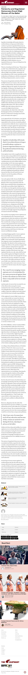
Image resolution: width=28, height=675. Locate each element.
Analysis (3, 7)
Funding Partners (18, 639)
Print (3, 529)
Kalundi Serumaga (9, 595)
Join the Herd (3, 636)
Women (16, 538)
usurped (22, 404)
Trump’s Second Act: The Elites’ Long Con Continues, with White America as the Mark (13, 593)
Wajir (12, 538)
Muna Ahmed (7, 22)
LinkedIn (16, 529)
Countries (17, 634)
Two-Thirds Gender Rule (6, 538)
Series (16, 630)
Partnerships (3, 632)
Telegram (16, 532)
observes (18, 60)
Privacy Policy (3, 672)
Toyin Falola (7, 624)
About (2, 630)
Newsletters (3, 634)
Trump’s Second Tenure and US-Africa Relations (12, 621)
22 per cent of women (9, 353)
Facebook (16, 527)
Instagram (3, 650)
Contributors (17, 637)
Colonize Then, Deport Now (9, 565)
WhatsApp (4, 532)
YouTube (3, 654)
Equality (8, 536)
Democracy (3, 536)
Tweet (3, 527)
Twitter (2, 648)
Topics (16, 632)
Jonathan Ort (8, 567)
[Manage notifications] (25, 672)
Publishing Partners (19, 636)
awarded (3, 108)
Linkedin (3, 652)
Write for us (3, 637)
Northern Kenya (14, 536)
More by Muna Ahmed (4, 519)
